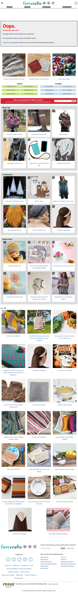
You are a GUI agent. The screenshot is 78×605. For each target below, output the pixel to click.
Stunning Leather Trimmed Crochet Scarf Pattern (39, 298)
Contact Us (25, 565)
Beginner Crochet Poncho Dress (63, 201)
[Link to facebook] (8, 559)
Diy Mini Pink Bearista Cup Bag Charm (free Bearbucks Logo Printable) (39, 338)
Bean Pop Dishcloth (13, 469)
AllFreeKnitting (44, 559)
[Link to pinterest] (19, 559)
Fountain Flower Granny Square (39, 79)
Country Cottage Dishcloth (64, 502)
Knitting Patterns (67, 93)
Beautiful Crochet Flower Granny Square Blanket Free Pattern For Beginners (13, 373)
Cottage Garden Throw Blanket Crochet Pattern (13, 438)
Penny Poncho (63, 134)
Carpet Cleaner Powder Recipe (64, 469)
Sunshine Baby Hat (15, 266)
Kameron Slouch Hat (39, 230)
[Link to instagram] (25, 559)
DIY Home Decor (29, 93)
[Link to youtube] (30, 559)
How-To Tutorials (67, 90)
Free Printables (49, 86)
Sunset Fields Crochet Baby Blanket (64, 438)
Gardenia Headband (63, 230)
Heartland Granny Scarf (14, 163)
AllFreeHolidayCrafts (46, 561)
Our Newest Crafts (10, 86)
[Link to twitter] (13, 559)
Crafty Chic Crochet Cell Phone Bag (39, 164)
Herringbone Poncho (14, 230)
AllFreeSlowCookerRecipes (68, 564)
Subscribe (19, 575)
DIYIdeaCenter (44, 566)
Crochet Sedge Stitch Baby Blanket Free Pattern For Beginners (13, 503)
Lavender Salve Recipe (64, 405)
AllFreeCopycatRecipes (67, 561)
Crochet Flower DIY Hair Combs (63, 266)
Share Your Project (8, 575)
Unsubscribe (19, 578)
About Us (8, 565)
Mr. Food (63, 557)
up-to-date (19, 38)
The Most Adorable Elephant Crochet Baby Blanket (39, 267)
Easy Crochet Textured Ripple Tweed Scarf (13, 406)
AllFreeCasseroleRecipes (67, 566)
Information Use (46, 102)
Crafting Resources (29, 90)
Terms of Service (30, 575)
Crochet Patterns (11, 93)
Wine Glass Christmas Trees (15, 201)
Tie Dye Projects (67, 86)
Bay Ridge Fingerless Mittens (58, 534)
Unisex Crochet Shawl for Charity (14, 79)
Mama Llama (39, 201)
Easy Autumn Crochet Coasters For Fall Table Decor (65, 337)
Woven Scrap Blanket (39, 437)
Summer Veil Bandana (20, 534)
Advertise (16, 565)
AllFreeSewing (44, 568)
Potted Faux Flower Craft (15, 297)
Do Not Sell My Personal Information (19, 569)
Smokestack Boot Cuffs (39, 134)
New (2, 308)
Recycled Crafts (29, 86)
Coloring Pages (49, 93)
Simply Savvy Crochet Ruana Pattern (63, 298)
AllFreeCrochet (44, 557)
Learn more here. (53, 584)
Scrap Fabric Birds (64, 79)
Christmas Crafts (11, 90)
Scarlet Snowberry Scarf (14, 134)
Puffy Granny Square (39, 405)
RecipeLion (64, 559)
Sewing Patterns (49, 90)
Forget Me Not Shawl (63, 163)
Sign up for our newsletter (11, 42)
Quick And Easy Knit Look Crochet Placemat (39, 503)
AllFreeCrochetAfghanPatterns (49, 564)
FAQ (31, 565)
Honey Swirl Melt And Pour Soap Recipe (39, 470)
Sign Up (73, 101)
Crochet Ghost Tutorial (64, 370)
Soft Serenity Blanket (13, 336)
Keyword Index (13, 572)
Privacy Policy (38, 102)
